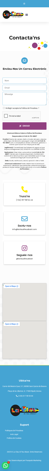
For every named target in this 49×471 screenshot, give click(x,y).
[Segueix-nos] (24, 248)
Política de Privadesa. (29, 108)
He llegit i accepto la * (22, 108)
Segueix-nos (24, 255)
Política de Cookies (14, 438)
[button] (26, 15)
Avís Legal (14, 434)
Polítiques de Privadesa (14, 431)
